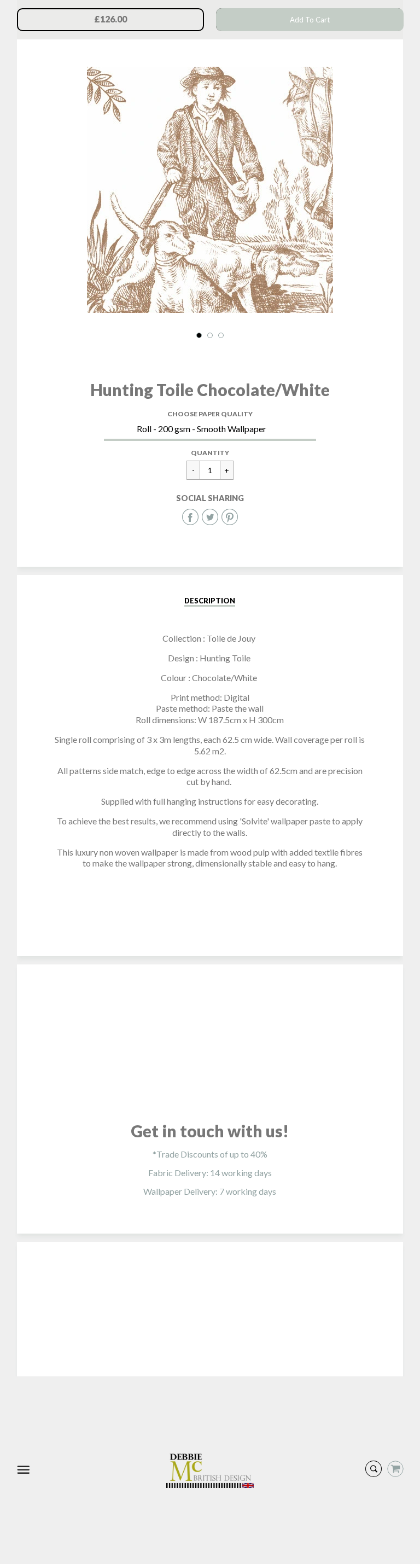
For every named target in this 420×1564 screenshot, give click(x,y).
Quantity (210, 453)
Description (209, 600)
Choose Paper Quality (210, 414)
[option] (210, 190)
